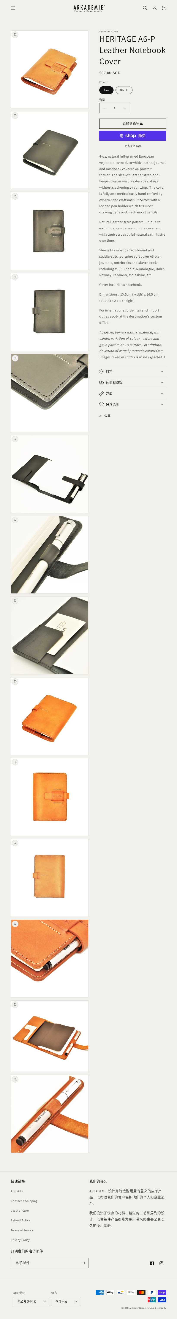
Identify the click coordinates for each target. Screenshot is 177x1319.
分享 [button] (107, 416)
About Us (17, 1191)
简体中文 (61, 1301)
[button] (13, 8)
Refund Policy (20, 1220)
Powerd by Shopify (156, 1307)
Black (124, 90)
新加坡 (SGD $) (26, 1301)
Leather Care (20, 1211)
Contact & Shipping (24, 1201)
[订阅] (83, 1263)
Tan (106, 90)
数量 (102, 100)
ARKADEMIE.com (138, 1307)
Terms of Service (22, 1230)
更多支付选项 (133, 146)
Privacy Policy (20, 1240)
